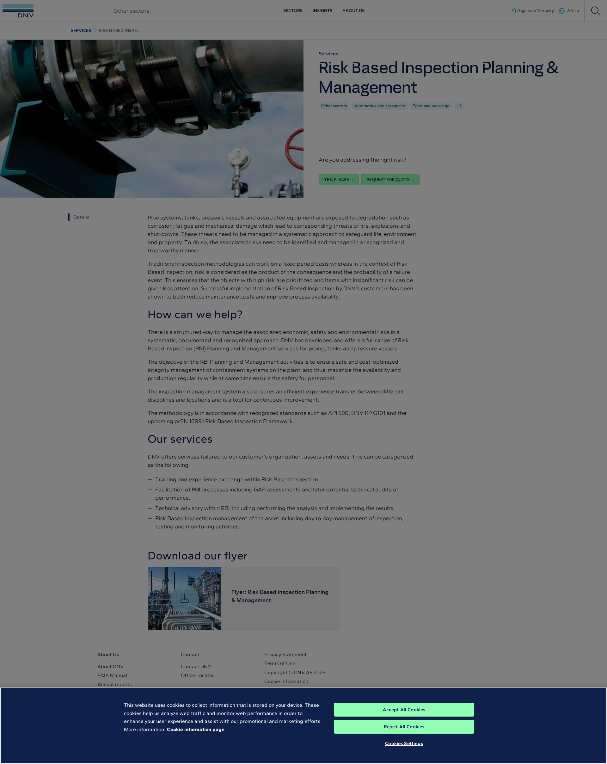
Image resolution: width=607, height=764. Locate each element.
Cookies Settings (404, 743)
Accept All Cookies (404, 709)
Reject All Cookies (404, 727)
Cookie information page (195, 729)
